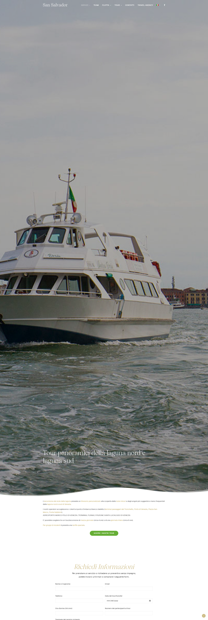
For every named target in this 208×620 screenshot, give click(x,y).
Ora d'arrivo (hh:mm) (63, 608)
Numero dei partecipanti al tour (117, 608)
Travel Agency (145, 5)
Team (96, 5)
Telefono (58, 596)
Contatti (129, 5)
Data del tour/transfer (113, 596)
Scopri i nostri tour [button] (104, 533)
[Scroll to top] (204, 616)
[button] (164, 5)
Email (107, 584)
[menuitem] (86, 5)
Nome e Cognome (62, 584)
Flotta (105, 5)
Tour (117, 5)
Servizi (84, 5)
